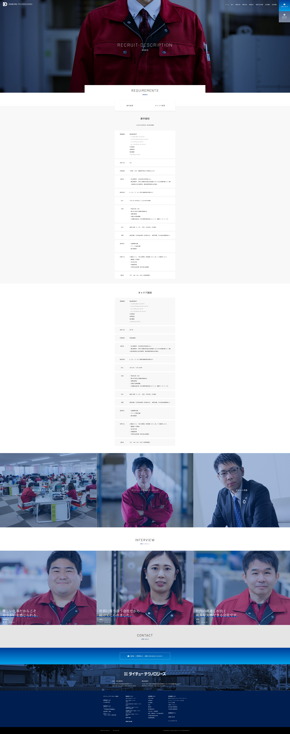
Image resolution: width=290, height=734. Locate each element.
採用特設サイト (172, 713)
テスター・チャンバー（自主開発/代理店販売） (109, 708)
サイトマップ (116, 730)
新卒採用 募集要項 (172, 707)
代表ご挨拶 (151, 698)
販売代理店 (128, 717)
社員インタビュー (172, 704)
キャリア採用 (160, 105)
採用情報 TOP (172, 696)
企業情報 (267, 4)
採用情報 (274, 4)
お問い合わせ (171, 717)
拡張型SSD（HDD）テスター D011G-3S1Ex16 (132, 708)
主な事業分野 (106, 702)
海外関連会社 (151, 709)
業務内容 (244, 4)
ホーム (227, 4)
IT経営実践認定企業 (153, 715)
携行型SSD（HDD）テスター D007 (132, 714)
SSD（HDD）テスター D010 (131, 701)
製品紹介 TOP (129, 696)
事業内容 (238, 4)
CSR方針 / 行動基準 (153, 711)
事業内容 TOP (107, 700)
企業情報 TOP (151, 696)
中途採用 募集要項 (172, 709)
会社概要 (150, 702)
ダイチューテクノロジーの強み (110, 696)
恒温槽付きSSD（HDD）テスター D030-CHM (133, 711)
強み (232, 4)
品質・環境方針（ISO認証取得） (156, 713)
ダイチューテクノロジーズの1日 (176, 700)
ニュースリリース (172, 720)
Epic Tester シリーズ (130, 698)
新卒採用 (130, 105)
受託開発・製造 (107, 711)
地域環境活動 (151, 717)
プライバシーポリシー (105, 730)
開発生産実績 (259, 4)
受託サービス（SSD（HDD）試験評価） (110, 714)
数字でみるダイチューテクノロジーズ (177, 698)
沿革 (149, 704)
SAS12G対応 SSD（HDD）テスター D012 (134, 704)
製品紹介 (251, 4)
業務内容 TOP (107, 706)
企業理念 (150, 700)
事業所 (149, 707)
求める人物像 (171, 702)
